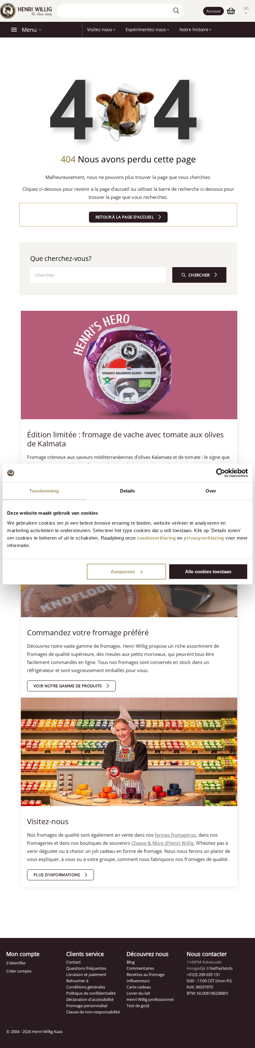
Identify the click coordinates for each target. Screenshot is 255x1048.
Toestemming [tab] (44, 490)
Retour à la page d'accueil (124, 217)
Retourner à (77, 980)
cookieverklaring (156, 538)
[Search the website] (177, 11)
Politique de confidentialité (91, 993)
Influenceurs (138, 980)
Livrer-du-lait (138, 993)
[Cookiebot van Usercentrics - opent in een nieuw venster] (220, 473)
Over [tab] (211, 490)
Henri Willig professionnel (150, 999)
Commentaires (140, 968)
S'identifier (16, 963)
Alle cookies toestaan (208, 571)
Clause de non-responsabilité (93, 1012)
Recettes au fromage (146, 974)
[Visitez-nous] (129, 754)
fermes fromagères (175, 835)
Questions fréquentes (86, 968)
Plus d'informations (57, 874)
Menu (29, 29)
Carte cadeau (139, 987)
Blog (131, 962)
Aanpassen (123, 571)
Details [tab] (127, 490)
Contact (73, 962)
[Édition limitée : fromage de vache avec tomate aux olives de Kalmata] (129, 367)
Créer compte (18, 971)
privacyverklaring (204, 538)
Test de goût (138, 1005)
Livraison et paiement (86, 974)
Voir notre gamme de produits (68, 686)
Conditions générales (85, 987)
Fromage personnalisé (86, 1005)
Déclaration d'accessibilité (90, 999)
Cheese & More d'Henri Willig (162, 843)
